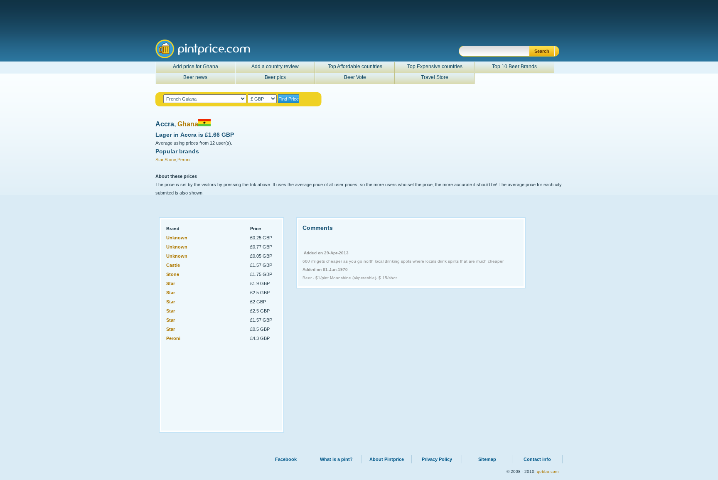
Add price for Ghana (195, 66)
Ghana (187, 124)
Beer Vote (355, 77)
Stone (170, 159)
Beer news (195, 77)
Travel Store (434, 77)
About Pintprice (386, 459)
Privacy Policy (437, 459)
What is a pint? (336, 459)
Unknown (176, 237)
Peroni (183, 159)
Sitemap (487, 459)
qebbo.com (547, 471)
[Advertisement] (206, 384)
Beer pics (275, 77)
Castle (173, 265)
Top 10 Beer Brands (514, 66)
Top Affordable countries (355, 66)
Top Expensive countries (434, 66)
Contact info (537, 459)
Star (159, 159)
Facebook (286, 459)
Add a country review (275, 66)
